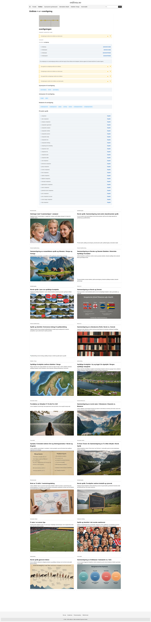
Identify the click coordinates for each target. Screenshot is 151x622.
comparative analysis (45, 127)
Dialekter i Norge (75, 6)
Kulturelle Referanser (81, 400)
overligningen (44, 49)
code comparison (45, 118)
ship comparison (44, 202)
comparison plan (44, 154)
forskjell (42, 98)
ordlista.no (75, 2)
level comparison (45, 172)
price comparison (45, 193)
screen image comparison (46, 199)
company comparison (45, 121)
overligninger (44, 52)
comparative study (45, 136)
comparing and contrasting (46, 145)
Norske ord (79, 286)
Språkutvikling (79, 361)
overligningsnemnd (44, 106)
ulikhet (46, 98)
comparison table (45, 157)
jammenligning (55, 89)
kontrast (70, 106)
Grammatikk (84, 6)
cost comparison (44, 160)
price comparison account (46, 196)
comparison (43, 115)
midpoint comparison (45, 178)
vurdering (65, 106)
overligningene (44, 55)
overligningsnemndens (78, 106)
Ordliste (32, 11)
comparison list (44, 151)
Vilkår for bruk (85, 615)
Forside (34, 6)
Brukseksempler (33, 210)
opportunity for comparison (46, 184)
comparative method (45, 130)
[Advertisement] (75, 601)
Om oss (64, 615)
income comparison (45, 169)
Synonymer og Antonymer (51, 6)
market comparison (45, 175)
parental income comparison (47, 190)
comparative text (44, 139)
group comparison (45, 166)
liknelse (49, 89)
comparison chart (45, 148)
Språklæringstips (80, 210)
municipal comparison (46, 181)
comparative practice (45, 133)
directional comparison (46, 163)
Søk (120, 6)
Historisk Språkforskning (34, 323)
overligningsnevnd (53, 106)
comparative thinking (45, 142)
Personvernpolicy (77, 615)
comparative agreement (46, 124)
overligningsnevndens (88, 106)
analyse (59, 106)
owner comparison (45, 187)
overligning (47, 11)
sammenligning (43, 89)
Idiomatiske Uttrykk (64, 6)
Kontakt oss (69, 615)
